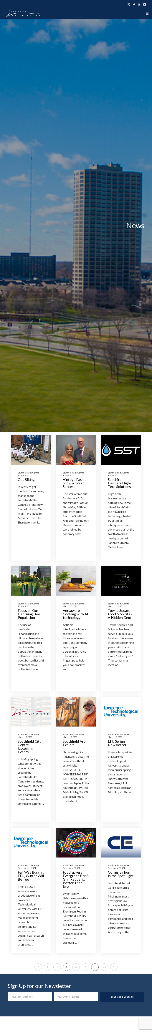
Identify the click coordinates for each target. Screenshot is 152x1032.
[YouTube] (144, 4)
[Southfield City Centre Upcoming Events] (31, 712)
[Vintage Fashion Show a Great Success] (76, 450)
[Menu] (146, 13)
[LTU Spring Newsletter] (121, 712)
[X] (128, 4)
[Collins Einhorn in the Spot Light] (121, 842)
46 (104, 967)
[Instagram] (139, 4)
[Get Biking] (31, 450)
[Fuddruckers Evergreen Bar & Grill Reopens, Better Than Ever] (76, 842)
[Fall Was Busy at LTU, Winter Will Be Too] (31, 842)
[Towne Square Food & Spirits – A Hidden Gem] (121, 581)
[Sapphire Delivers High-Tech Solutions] (121, 450)
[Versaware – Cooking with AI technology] (76, 581)
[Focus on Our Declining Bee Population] (31, 581)
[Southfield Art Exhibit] (76, 712)
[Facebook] (134, 4)
